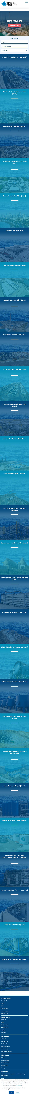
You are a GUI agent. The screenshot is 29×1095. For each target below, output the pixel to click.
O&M (2, 1022)
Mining (3, 1068)
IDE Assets (3, 1019)
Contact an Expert (14, 25)
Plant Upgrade (4, 1025)
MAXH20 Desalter (5, 1011)
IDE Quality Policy (5, 1046)
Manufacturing (4, 1065)
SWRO (2, 1003)
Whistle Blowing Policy (6, 1051)
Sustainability (4, 1008)
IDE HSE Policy (4, 1049)
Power (2, 1057)
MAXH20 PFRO (4, 1013)
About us (3, 1038)
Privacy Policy (4, 1041)
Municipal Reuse (5, 1001)
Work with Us (4, 1044)
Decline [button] (17, 1092)
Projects (3, 1030)
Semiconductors (5, 1062)
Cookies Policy (19, 1085)
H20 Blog (3, 1032)
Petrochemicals (5, 1060)
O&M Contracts (4, 1027)
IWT (2, 1006)
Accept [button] (11, 1092)
